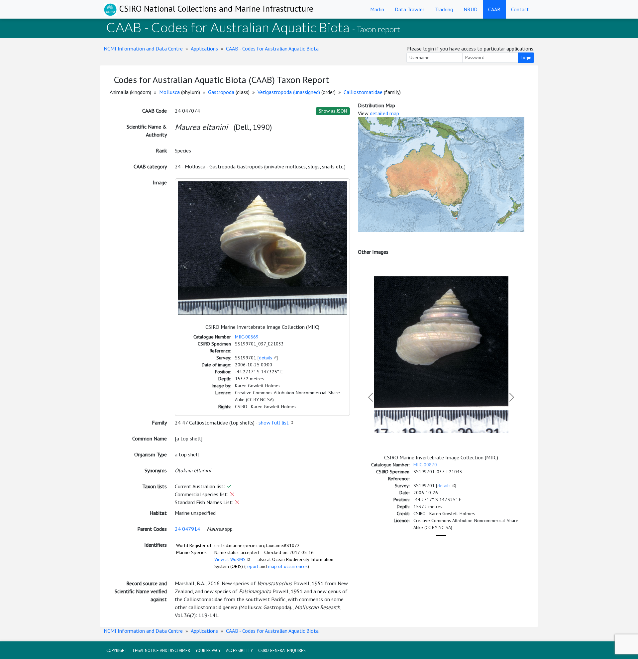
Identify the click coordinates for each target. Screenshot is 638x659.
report (252, 566)
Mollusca (169, 92)
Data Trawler (409, 9)
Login (526, 57)
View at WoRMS (230, 559)
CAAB (494, 9)
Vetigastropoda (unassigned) (289, 92)
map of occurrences (288, 566)
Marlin (377, 9)
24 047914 (187, 528)
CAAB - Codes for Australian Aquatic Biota (272, 48)
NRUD (471, 9)
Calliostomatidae (363, 92)
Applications (204, 48)
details (265, 358)
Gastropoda (221, 92)
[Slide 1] (441, 535)
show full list (274, 422)
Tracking (444, 9)
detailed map (384, 113)
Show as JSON (333, 111)
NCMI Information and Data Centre (143, 48)
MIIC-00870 (425, 465)
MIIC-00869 (247, 337)
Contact (520, 9)
